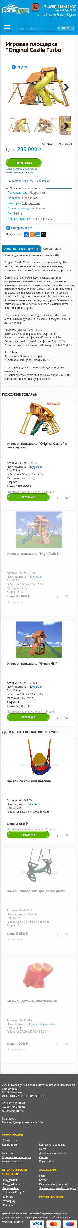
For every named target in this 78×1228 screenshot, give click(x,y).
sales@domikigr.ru (62, 15)
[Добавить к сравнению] (59, 498)
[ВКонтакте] (26, 234)
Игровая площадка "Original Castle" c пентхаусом (37, 445)
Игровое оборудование (42, 1024)
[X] (43, 234)
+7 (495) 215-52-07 (59, 6)
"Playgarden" (31, 203)
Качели (32, 804)
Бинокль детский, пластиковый (32, 1001)
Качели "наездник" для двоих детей (36, 891)
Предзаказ (24, 163)
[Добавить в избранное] (67, 498)
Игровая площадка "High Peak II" (33, 553)
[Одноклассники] (32, 234)
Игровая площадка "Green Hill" (32, 663)
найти (66, 28)
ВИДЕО (22, 67)
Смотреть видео (21, 228)
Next (65, 86)
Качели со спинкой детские (29, 781)
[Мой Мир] (37, 234)
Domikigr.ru (15, 13)
